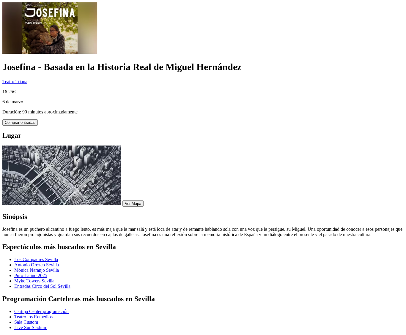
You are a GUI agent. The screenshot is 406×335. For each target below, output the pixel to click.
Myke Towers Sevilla (34, 280)
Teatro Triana (14, 81)
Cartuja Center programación (41, 311)
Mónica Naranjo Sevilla (36, 270)
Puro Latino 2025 (30, 275)
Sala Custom (26, 322)
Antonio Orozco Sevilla (36, 264)
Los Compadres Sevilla (36, 259)
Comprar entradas (20, 122)
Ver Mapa (133, 203)
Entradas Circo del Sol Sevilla (42, 286)
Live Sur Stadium (30, 327)
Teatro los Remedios (33, 316)
